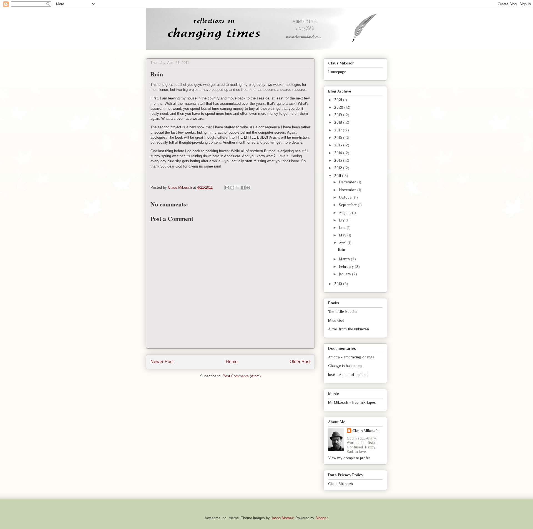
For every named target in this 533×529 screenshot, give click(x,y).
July (342, 220)
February (347, 266)
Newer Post (162, 361)
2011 (338, 175)
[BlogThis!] (232, 187)
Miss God (336, 320)
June (343, 227)
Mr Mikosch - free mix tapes (352, 402)
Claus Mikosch (365, 430)
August (345, 212)
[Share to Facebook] (243, 187)
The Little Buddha (342, 311)
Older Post (300, 361)
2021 (338, 100)
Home (232, 361)
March (345, 259)
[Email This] (227, 187)
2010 (338, 283)
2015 (338, 145)
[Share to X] (237, 187)
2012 (338, 168)
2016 (338, 137)
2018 (338, 122)
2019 (338, 115)
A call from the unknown (348, 329)
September (348, 205)
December (348, 182)
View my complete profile (349, 458)
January (345, 274)
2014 (338, 153)
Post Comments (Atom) (242, 376)
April (343, 243)
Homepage (337, 71)
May (343, 235)
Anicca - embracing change (351, 357)
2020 (339, 107)
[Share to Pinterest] (248, 187)
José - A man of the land (348, 374)
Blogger (321, 518)
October (346, 197)
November (348, 190)
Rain (341, 249)
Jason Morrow (282, 518)
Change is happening (345, 365)
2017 (338, 130)
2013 (338, 160)
